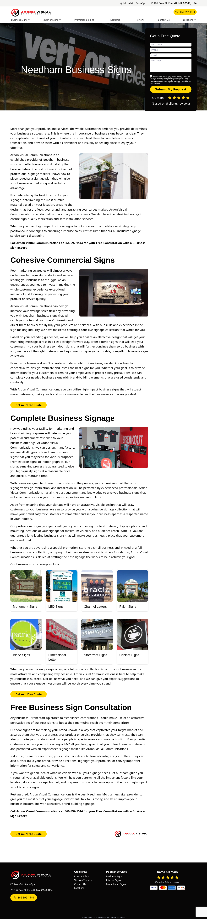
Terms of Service (83, 880)
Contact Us (164, 19)
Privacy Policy (81, 876)
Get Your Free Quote (29, 405)
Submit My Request (170, 89)
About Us (115, 19)
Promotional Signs (84, 19)
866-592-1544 (187, 11)
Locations (188, 19)
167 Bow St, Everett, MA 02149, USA (175, 3)
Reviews (140, 19)
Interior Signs (51, 19)
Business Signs (19, 19)
